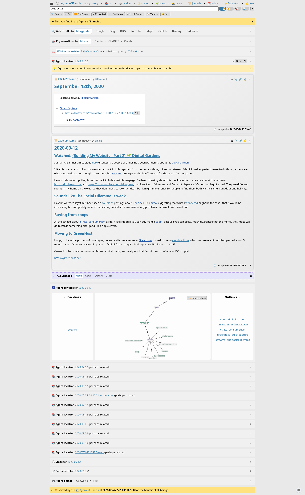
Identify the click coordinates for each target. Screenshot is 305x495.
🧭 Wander (152, 14)
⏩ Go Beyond (81, 14)
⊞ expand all (99, 14)
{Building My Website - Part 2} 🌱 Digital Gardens (116, 155)
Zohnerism (134, 51)
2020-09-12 (74, 462)
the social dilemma (238, 340)
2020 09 (72, 329)
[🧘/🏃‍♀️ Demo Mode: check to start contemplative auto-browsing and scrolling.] (230, 9)
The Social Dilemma (145, 203)
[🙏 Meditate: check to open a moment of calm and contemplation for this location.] (245, 9)
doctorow (79, 120)
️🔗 (240, 79)
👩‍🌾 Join (165, 14)
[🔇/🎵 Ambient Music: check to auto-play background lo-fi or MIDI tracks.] (237, 9)
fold (137, 113)
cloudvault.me (180, 240)
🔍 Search (56, 14)
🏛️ (77, 490)
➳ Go (68, 14)
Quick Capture (68, 108)
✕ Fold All (241, 61)
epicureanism (239, 324)
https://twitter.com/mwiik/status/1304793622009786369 (99, 113)
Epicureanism (90, 98)
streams (117, 173)
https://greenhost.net (67, 258)
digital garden (180, 162)
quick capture (240, 334)
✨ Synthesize (116, 14)
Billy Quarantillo (90, 51)
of (112, 203)
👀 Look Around (135, 14)
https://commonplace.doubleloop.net (110, 184)
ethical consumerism (92, 221)
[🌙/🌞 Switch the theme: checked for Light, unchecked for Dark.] (222, 9)
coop (159, 221)
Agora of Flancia (89, 490)
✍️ (245, 79)
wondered (191, 203)
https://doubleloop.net (68, 184)
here (95, 162)
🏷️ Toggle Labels (196, 298)
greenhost (223, 334)
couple (106, 203)
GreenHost (145, 240)
